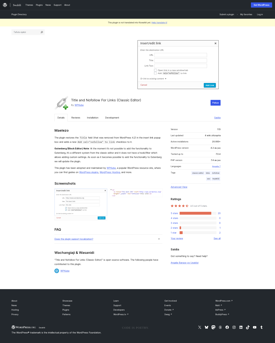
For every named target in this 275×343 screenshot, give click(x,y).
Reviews (75, 117)
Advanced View (179, 187)
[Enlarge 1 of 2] (103, 192)
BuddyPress (222, 314)
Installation (92, 117)
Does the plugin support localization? (73, 239)
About (14, 301)
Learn (116, 301)
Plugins (65, 310)
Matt (218, 305)
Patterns (66, 314)
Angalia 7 (216, 166)
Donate (169, 310)
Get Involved (170, 301)
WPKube (79, 105)
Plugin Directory (19, 14)
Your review (177, 238)
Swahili (42, 327)
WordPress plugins (88, 172)
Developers (119, 310)
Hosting (15, 310)
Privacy (14, 314)
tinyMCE (216, 179)
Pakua (215, 102)
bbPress (220, 310)
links (208, 173)
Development (112, 117)
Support (117, 305)
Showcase (67, 301)
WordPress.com (224, 301)
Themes (66, 305)
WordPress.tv (121, 314)
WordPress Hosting (110, 172)
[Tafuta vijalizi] (42, 32)
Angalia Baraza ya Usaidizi (185, 262)
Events (167, 305)
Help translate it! (159, 22)
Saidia (217, 117)
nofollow (215, 173)
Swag (168, 314)
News (14, 305)
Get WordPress (261, 5)
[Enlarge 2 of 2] (158, 192)
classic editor (198, 173)
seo (208, 179)
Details (61, 117)
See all (217, 238)
